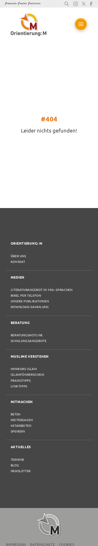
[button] (66, 4)
